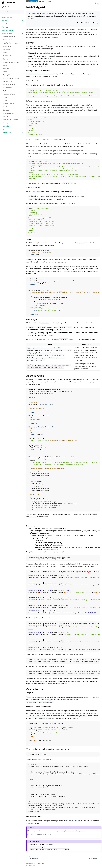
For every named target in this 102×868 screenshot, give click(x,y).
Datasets (6, 110)
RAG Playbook (7, 81)
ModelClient (7, 56)
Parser (5, 65)
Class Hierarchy (8, 40)
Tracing (5, 100)
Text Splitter (7, 75)
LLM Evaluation (8, 107)
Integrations (5, 24)
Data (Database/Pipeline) (11, 78)
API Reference (6, 132)
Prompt (5, 52)
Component (7, 46)
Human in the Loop (9, 103)
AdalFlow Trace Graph (10, 43)
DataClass (6, 49)
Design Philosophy (9, 36)
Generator (6, 59)
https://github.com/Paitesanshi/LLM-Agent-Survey (73, 831)
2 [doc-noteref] (46, 45)
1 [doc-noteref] (54, 29)
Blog (3, 129)
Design (5, 116)
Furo (34, 865)
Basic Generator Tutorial (11, 62)
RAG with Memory (9, 84)
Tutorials (4, 20)
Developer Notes (7, 33)
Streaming (6, 97)
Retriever (6, 72)
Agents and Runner (9, 94)
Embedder (6, 68)
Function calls (7, 88)
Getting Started (7, 17)
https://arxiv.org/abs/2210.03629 (42, 834)
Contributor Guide (7, 30)
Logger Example (8, 113)
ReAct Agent (7, 91)
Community (5, 126)
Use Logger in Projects (10, 119)
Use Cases (5, 27)
